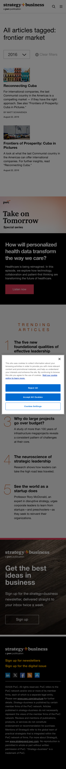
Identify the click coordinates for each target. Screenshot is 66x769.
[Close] (59, 359)
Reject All (33, 388)
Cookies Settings (33, 406)
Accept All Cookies (33, 397)
